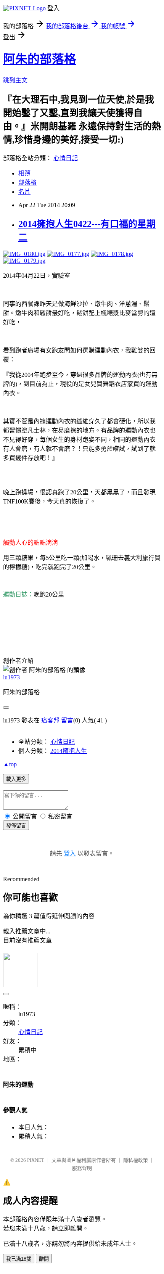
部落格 (27, 182)
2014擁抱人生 (68, 751)
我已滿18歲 (18, 1259)
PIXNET (35, 1160)
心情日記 (65, 158)
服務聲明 (82, 1168)
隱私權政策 (135, 1160)
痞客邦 (50, 720)
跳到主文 (15, 80)
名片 (24, 191)
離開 (44, 1259)
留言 (67, 720)
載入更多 (16, 779)
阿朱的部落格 (39, 59)
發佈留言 (16, 825)
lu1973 (11, 677)
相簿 (24, 173)
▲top (10, 764)
